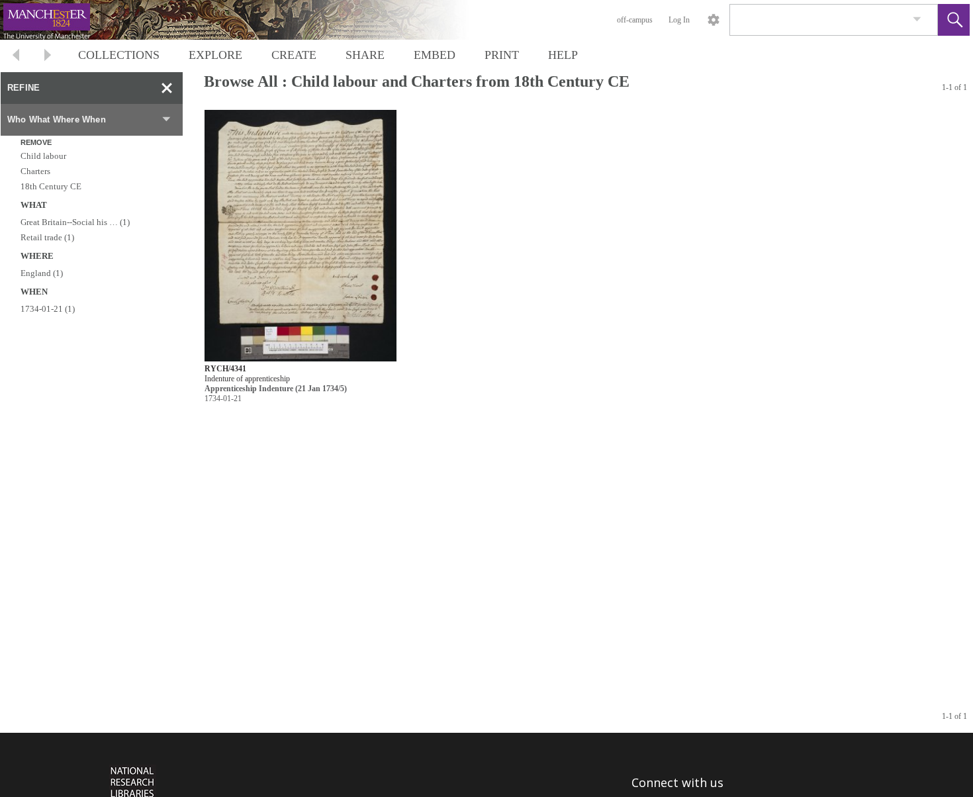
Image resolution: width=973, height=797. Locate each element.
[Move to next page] (48, 56)
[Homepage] (249, 20)
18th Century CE (51, 186)
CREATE (293, 55)
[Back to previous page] (16, 56)
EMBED (434, 55)
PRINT (502, 55)
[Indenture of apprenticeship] (300, 236)
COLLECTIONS (119, 55)
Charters (35, 171)
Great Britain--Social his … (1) (75, 222)
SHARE (365, 55)
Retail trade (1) (47, 237)
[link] (917, 19)
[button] (954, 20)
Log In (679, 19)
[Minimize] (167, 88)
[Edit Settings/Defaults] (713, 20)
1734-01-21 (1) (48, 309)
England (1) (42, 273)
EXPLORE (215, 55)
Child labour (43, 156)
